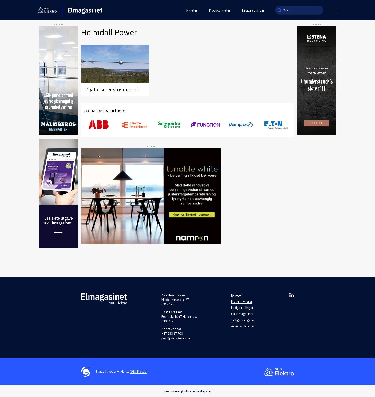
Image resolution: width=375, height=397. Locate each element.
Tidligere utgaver (243, 320)
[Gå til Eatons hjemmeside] (276, 125)
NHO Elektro (138, 372)
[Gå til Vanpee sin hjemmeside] (240, 125)
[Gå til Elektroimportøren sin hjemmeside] (134, 125)
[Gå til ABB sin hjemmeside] (98, 125)
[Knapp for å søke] (279, 10)
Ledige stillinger (253, 10)
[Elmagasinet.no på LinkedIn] (291, 295)
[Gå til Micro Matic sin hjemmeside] (205, 125)
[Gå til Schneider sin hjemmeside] (169, 124)
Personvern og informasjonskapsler (187, 391)
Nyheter (191, 10)
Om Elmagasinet (242, 314)
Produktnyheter (219, 10)
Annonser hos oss (243, 326)
